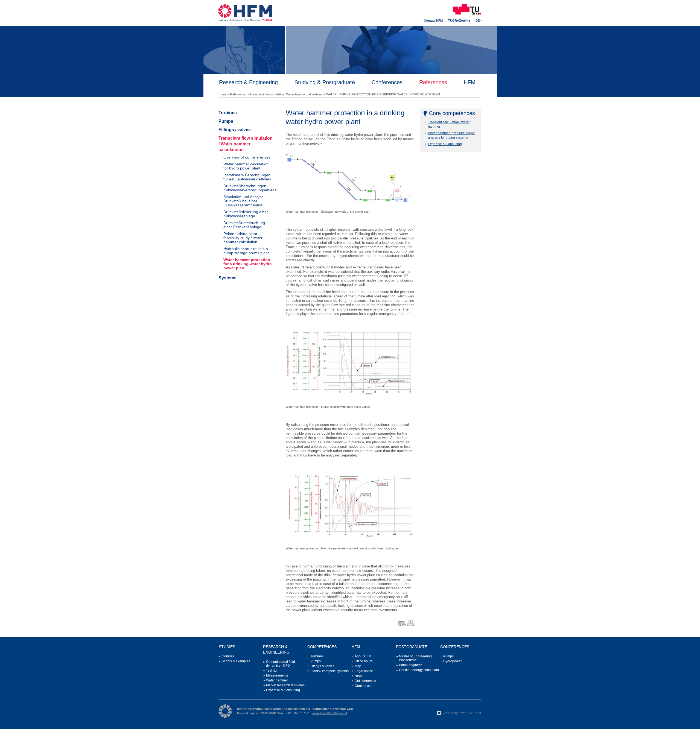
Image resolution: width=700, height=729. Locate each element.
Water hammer (277, 680)
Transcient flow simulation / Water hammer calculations (245, 144)
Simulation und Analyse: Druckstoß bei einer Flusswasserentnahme (244, 201)
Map (358, 666)
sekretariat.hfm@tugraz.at (329, 713)
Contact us (363, 686)
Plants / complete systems (329, 671)
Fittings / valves (234, 129)
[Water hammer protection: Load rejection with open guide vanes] (350, 362)
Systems (227, 278)
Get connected (365, 681)
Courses (228, 656)
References (433, 82)
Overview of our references (246, 157)
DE (478, 20)
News (359, 676)
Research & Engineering (248, 82)
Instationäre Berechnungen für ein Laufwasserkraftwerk (247, 177)
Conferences (387, 82)
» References (237, 94)
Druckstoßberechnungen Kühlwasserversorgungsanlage (248, 188)
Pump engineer (410, 665)
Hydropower (452, 661)
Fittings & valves (322, 666)
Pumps (225, 121)
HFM (470, 82)
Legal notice (364, 671)
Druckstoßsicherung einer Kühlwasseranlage (245, 214)
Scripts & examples (236, 661)
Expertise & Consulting (445, 144)
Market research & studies (285, 685)
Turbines (227, 112)
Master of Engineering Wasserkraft (415, 658)
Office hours (363, 661)
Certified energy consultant (419, 670)
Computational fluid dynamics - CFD (280, 663)
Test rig (271, 670)
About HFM (363, 656)
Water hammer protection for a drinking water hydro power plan (247, 263)
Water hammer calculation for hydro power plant (246, 166)
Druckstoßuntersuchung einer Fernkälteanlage (244, 225)
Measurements (277, 675)
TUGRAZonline (459, 20)
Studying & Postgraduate (324, 82)
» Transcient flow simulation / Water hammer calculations (284, 94)
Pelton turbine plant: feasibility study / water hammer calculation (242, 238)
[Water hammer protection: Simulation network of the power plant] (350, 178)
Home (222, 94)
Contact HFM (433, 20)
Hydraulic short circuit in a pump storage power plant (246, 251)
